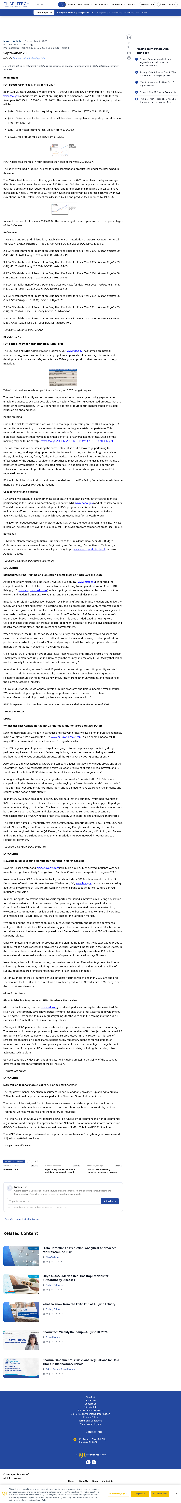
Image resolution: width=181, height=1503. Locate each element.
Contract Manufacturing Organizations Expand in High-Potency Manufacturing (102, 1171)
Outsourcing (127, 12)
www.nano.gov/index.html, (89, 549)
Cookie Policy (41, 1500)
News (95, 1481)
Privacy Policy (90, 1417)
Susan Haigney (53, 1337)
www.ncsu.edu (86, 581)
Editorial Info (90, 1407)
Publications (84, 4)
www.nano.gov (84, 503)
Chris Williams (52, 1257)
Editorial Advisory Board (90, 1410)
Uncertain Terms (11, 1169)
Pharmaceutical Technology (18, 44)
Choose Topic (42, 12)
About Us (90, 1396)
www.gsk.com (49, 1007)
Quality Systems (141, 12)
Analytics (71, 12)
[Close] (176, 1494)
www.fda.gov (11, 96)
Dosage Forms (83, 12)
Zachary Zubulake (54, 1285)
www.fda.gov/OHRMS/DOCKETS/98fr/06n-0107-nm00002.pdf (77, 441)
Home (71, 1481)
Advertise (91, 1400)
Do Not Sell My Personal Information (90, 1413)
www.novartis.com (48, 868)
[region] (90, 1494)
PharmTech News (13, 1219)
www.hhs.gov (83, 883)
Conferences (117, 4)
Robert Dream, (53, 1369)
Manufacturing (114, 12)
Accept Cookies (160, 1493)
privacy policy (60, 1207)
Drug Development (98, 12)
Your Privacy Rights (90, 1424)
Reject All (140, 1493)
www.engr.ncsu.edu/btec (33, 590)
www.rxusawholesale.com (66, 737)
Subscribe (108, 1201)
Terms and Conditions (90, 1420)
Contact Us (90, 1403)
